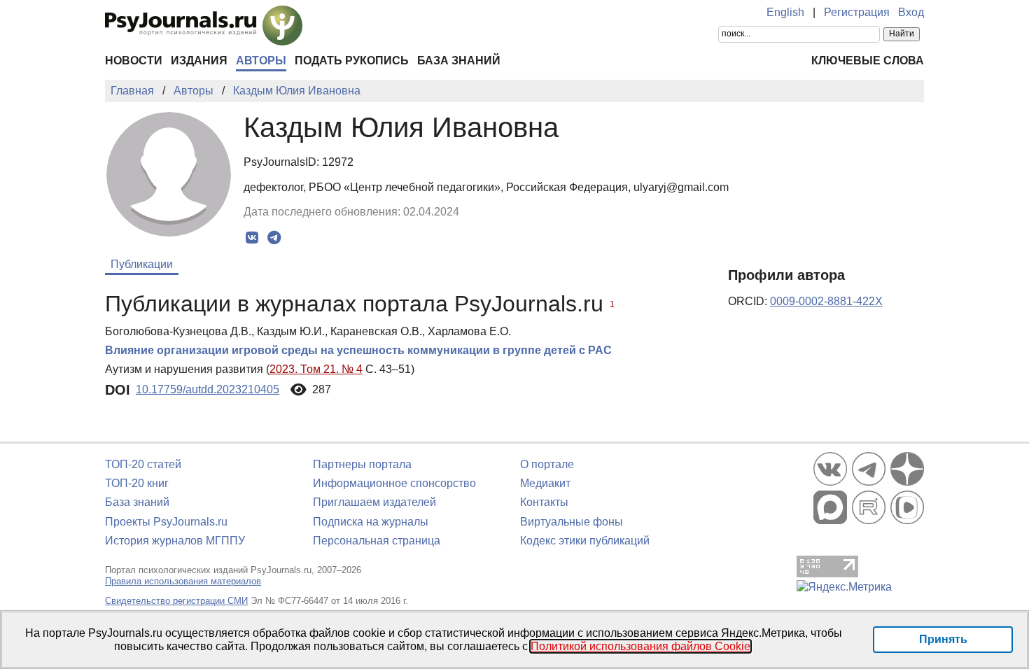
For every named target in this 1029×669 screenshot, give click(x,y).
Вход (911, 12)
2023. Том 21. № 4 (316, 369)
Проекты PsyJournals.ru (166, 522)
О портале (547, 464)
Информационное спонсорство (394, 483)
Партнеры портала (362, 464)
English (785, 12)
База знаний (458, 60)
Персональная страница (376, 541)
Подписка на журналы (370, 522)
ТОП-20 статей (143, 464)
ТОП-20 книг (137, 483)
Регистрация (857, 12)
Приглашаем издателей (374, 502)
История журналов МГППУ (175, 541)
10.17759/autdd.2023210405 (207, 389)
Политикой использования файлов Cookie (640, 646)
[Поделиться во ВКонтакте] (252, 238)
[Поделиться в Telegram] (274, 238)
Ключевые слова (867, 60)
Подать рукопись (352, 60)
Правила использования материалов (183, 581)
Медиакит (545, 483)
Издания (199, 60)
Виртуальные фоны (571, 522)
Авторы (261, 60)
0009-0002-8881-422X (826, 301)
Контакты (544, 502)
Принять (943, 639)
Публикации (142, 264)
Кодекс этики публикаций (585, 541)
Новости (133, 60)
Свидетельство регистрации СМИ (176, 601)
